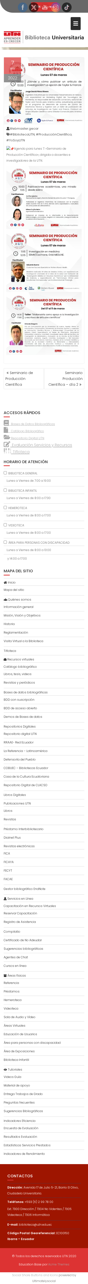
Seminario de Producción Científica (19, 378)
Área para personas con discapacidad (32, 1043)
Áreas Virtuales (14, 1025)
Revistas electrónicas (19, 846)
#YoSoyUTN (15, 140)
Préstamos (12, 991)
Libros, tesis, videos (18, 674)
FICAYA (9, 862)
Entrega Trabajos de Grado (23, 1094)
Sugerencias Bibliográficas (23, 1111)
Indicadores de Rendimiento (24, 1154)
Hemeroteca (13, 1000)
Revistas (10, 819)
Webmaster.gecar (24, 128)
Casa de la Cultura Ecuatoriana (26, 776)
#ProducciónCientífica (54, 134)
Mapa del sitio (14, 590)
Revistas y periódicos (19, 682)
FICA (7, 853)
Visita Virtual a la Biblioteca (23, 641)
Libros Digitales (15, 795)
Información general (18, 607)
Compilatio (12, 931)
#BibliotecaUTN (22, 134)
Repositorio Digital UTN (27, 438)
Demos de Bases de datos (23, 717)
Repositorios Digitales (20, 726)
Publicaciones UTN (17, 803)
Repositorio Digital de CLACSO (25, 785)
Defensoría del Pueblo (20, 759)
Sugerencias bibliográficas (23, 949)
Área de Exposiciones (19, 1051)
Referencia (11, 983)
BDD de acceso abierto (20, 708)
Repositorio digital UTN (20, 734)
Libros (8, 811)
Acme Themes (58, 1264)
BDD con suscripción (19, 700)
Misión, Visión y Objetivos (22, 615)
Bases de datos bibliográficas (26, 692)
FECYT (8, 870)
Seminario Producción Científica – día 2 (65, 378)
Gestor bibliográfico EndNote (24, 889)
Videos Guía (12, 1077)
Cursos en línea (15, 966)
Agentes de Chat (16, 957)
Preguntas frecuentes (19, 1102)
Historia (9, 624)
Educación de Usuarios (20, 1034)
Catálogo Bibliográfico (26, 431)
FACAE (8, 879)
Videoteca (11, 1008)
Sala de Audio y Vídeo (19, 1017)
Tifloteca (10, 651)
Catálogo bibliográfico (20, 667)
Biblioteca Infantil (16, 1060)
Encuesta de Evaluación (21, 1128)
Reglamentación (16, 632)
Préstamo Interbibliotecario (24, 829)
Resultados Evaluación (20, 1137)
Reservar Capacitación (20, 913)
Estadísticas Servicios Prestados (27, 1145)
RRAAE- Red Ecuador (18, 742)
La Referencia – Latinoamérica (25, 751)
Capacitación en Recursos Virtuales (30, 906)
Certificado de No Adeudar (23, 940)
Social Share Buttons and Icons (35, 1275)
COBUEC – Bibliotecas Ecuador (26, 768)
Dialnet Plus (12, 837)
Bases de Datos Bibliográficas (32, 424)
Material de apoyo (17, 1085)
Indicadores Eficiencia (19, 1121)
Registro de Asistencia (20, 922)
